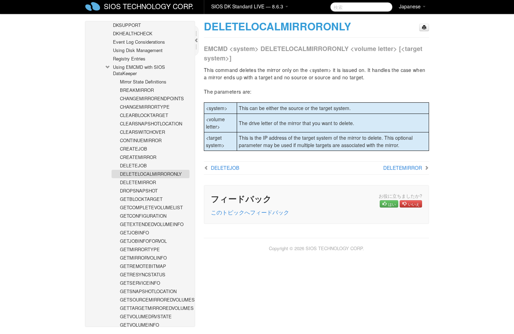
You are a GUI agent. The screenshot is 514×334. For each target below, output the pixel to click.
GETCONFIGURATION (143, 215)
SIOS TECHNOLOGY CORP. (149, 6)
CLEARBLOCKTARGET (144, 115)
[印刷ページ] (424, 27)
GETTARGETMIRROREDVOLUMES (155, 308)
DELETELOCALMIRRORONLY (151, 173)
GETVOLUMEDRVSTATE (146, 316)
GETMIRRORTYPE (140, 249)
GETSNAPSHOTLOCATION (148, 291)
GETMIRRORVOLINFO (143, 257)
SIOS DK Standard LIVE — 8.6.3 (248, 6)
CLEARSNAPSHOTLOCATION (151, 123)
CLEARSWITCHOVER (142, 132)
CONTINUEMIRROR (141, 140)
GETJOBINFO (134, 232)
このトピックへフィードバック (250, 212)
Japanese (410, 6)
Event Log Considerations (139, 41)
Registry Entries (129, 58)
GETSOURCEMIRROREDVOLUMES (155, 299)
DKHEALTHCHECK (132, 33)
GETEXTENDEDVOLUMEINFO (152, 224)
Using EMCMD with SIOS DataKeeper (139, 70)
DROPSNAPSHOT (139, 190)
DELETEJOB (133, 165)
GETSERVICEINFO (140, 282)
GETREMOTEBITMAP (143, 266)
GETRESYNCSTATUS (142, 274)
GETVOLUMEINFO (139, 324)
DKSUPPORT (127, 25)
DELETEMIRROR (138, 182)
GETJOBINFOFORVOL (143, 241)
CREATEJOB (133, 148)
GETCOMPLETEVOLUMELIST (151, 207)
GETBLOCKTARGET (141, 199)
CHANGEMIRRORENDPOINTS (152, 98)
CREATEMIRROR (138, 157)
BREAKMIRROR (137, 90)
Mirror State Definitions (143, 81)
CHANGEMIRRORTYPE (145, 106)
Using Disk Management (138, 50)
